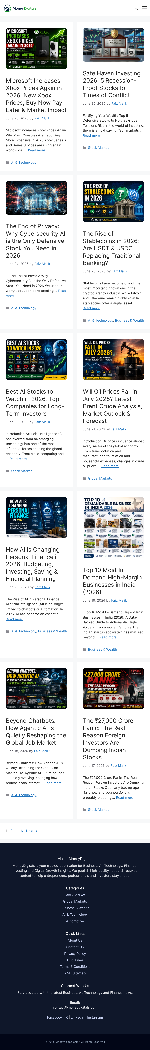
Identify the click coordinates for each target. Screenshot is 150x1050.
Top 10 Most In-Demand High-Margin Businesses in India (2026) (112, 580)
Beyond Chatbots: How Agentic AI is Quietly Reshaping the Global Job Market (36, 731)
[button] (136, 8)
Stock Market (98, 148)
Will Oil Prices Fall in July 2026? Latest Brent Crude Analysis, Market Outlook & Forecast (112, 406)
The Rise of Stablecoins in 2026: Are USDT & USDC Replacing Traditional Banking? (111, 248)
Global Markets (100, 478)
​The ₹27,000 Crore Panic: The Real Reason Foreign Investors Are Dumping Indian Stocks (108, 739)
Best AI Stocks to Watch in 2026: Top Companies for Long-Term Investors (35, 402)
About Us (75, 940)
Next (32, 831)
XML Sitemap (75, 973)
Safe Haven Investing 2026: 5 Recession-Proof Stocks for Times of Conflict (112, 84)
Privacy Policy (75, 954)
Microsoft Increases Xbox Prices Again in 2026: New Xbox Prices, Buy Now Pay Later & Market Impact (36, 95)
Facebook (54, 1017)
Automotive (75, 921)
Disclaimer (75, 960)
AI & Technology (23, 162)
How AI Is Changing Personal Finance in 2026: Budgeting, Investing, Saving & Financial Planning (33, 564)
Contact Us (75, 947)
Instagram (95, 1017)
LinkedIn (77, 1017)
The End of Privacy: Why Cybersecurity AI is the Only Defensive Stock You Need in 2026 (35, 241)
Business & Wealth (129, 320)
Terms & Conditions (75, 967)
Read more (36, 150)
